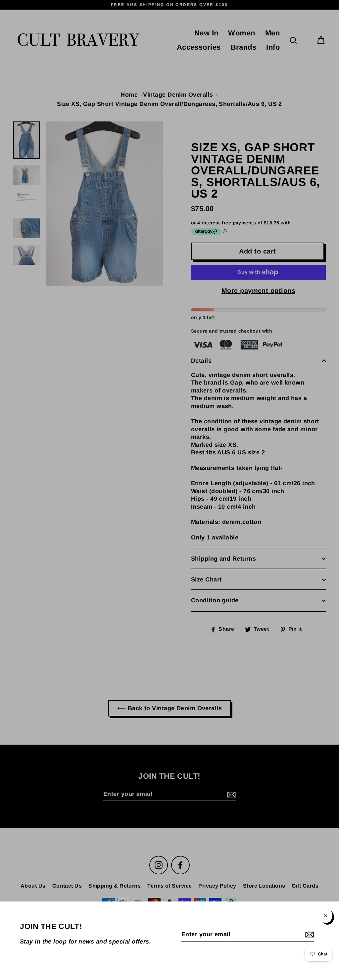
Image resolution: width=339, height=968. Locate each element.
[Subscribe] (308, 935)
